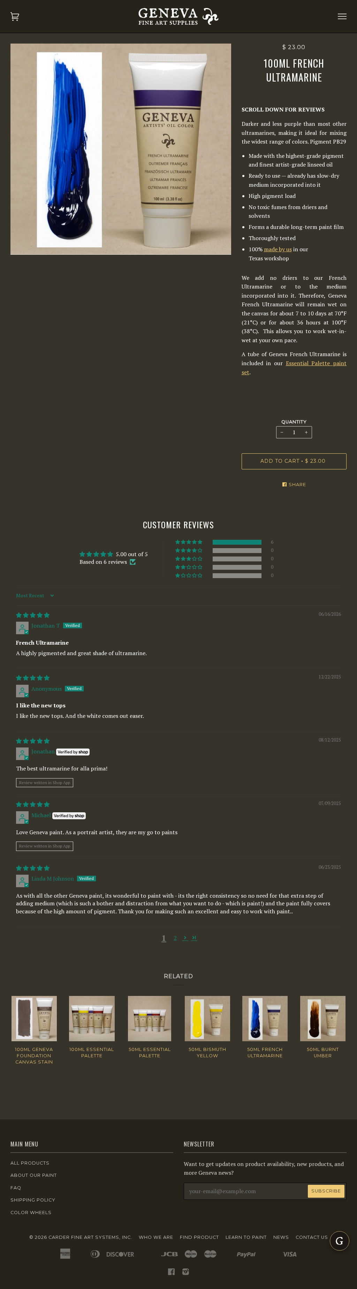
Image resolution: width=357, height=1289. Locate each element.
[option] (120, 149)
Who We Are (156, 1237)
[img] (33, 615)
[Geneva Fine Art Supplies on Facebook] (171, 1272)
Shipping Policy (32, 1200)
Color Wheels (31, 1212)
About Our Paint (33, 1175)
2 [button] (175, 938)
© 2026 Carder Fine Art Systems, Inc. (80, 1237)
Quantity (294, 421)
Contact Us (312, 1237)
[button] (189, 542)
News (281, 1237)
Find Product (199, 1237)
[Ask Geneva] (339, 1241)
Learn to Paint (246, 1237)
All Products (30, 1163)
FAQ (15, 1187)
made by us (278, 249)
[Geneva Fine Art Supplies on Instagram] (186, 1272)
